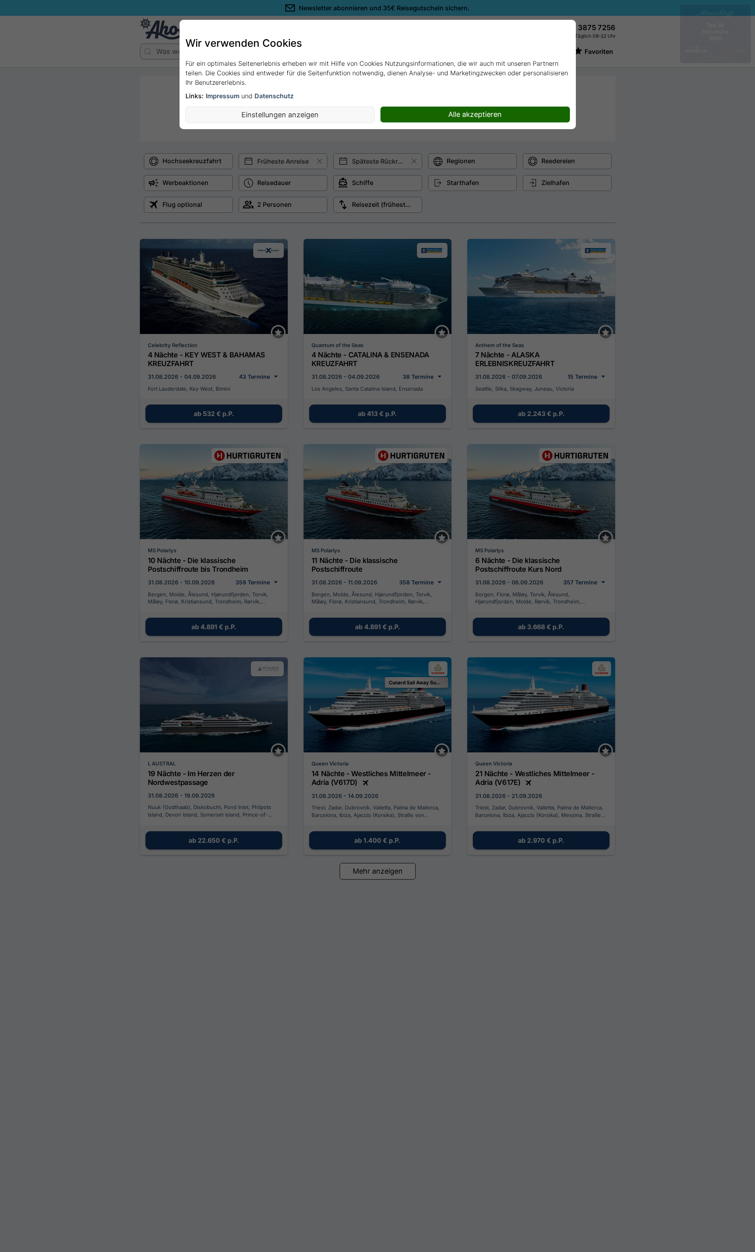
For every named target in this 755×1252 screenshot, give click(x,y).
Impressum (222, 96)
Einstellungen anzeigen (280, 115)
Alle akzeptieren (475, 114)
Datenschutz (274, 96)
